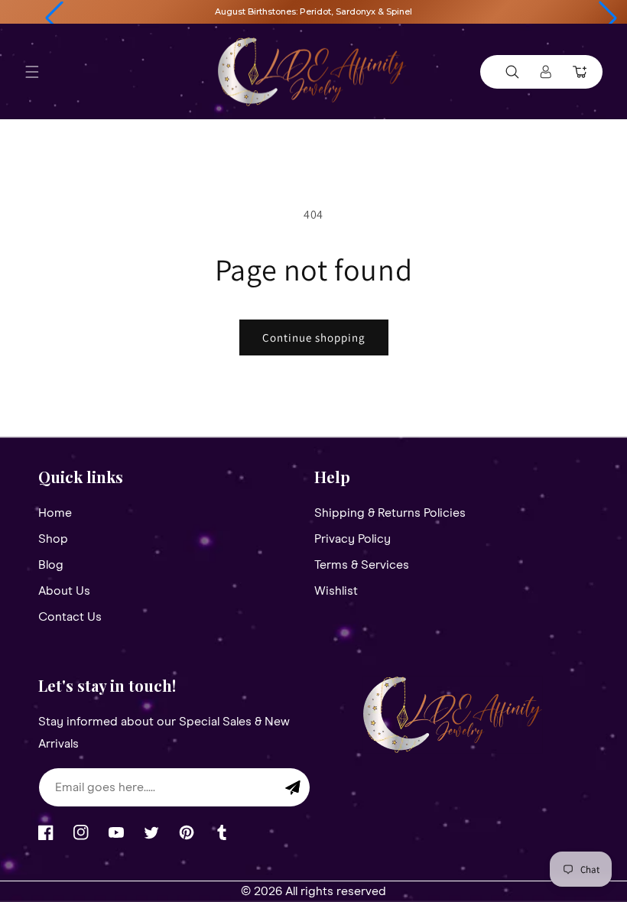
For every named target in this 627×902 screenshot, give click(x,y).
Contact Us (70, 617)
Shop (53, 539)
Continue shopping (313, 337)
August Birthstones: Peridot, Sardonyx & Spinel (313, 11)
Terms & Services (361, 565)
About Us (64, 591)
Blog (50, 565)
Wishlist (336, 591)
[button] (54, 18)
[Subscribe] (293, 787)
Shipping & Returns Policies (390, 513)
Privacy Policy (352, 539)
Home (55, 513)
